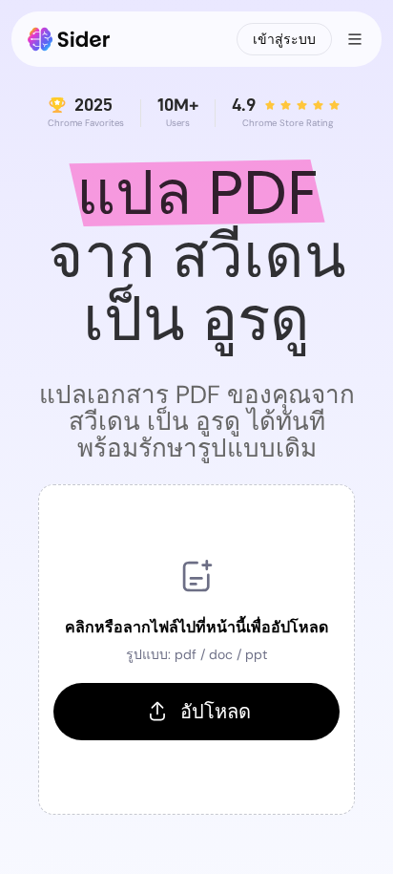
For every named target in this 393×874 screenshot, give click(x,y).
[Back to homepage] (69, 39)
